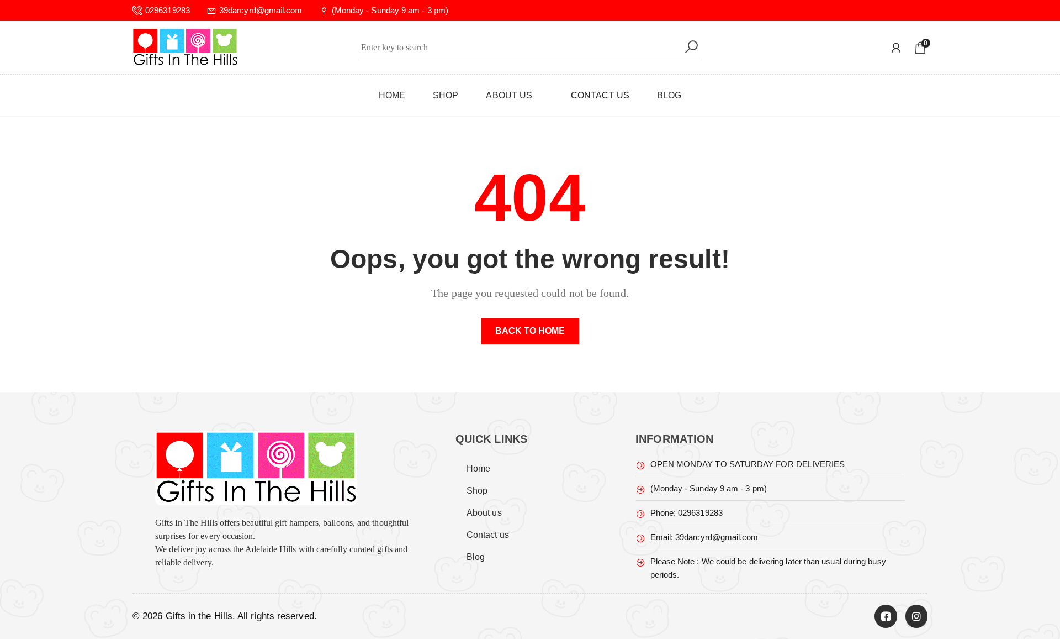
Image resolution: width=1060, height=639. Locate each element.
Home (478, 468)
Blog (476, 557)
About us (484, 512)
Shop (477, 490)
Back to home (530, 331)
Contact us (488, 535)
